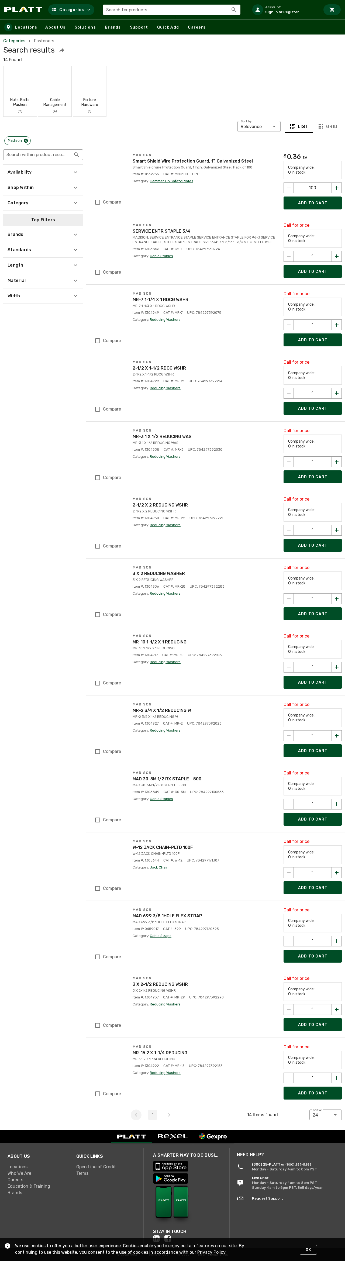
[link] (37, 1166)
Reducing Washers (165, 320)
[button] (71, 9)
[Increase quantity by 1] (336, 256)
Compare (112, 202)
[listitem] (284, 9)
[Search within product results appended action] (76, 154)
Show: (317, 1110)
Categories (14, 40)
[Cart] (332, 9)
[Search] (234, 9)
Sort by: (247, 121)
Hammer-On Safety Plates (171, 181)
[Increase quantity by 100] (336, 188)
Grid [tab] (331, 126)
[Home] (24, 9)
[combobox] (171, 10)
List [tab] (303, 126)
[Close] (25, 140)
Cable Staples (161, 256)
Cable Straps (160, 936)
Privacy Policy (211, 1252)
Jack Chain (159, 867)
